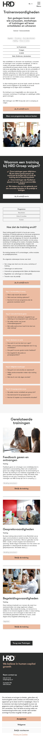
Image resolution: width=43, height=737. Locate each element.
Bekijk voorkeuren (21, 730)
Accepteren (21, 719)
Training (5, 464)
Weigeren (21, 725)
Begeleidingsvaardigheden (20, 598)
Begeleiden (10, 38)
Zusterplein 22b (7, 682)
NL (29, 4)
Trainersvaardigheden (24, 30)
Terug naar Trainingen (21, 643)
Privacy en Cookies (20, 735)
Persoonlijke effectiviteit (29, 38)
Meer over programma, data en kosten (21, 116)
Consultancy (18, 38)
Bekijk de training (21, 488)
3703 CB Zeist (7, 684)
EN (32, 4)
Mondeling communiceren (10, 483)
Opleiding (15, 41)
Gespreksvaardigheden (18, 529)
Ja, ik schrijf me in (21, 109)
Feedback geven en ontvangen (16, 459)
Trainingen (15, 30)
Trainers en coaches (24, 41)
